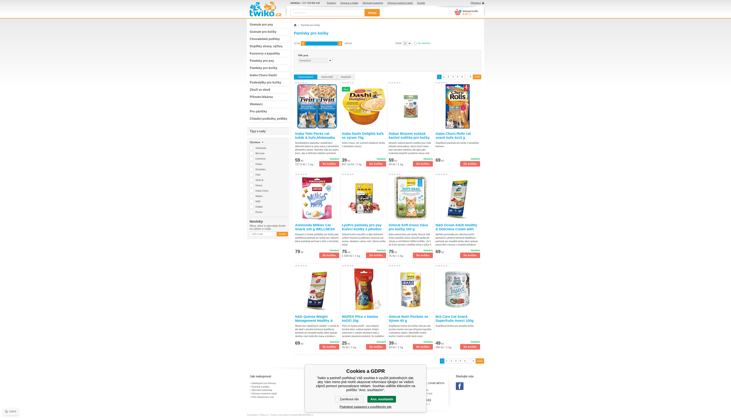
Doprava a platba (349, 3)
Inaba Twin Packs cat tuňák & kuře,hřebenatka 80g (315, 136)
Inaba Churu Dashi (263, 75)
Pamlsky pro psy (262, 60)
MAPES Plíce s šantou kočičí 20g (360, 319)
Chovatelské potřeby (265, 39)
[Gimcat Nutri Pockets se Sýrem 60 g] (411, 289)
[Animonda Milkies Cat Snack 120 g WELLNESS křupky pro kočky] (317, 198)
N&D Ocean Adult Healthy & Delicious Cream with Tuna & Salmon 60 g (456, 227)
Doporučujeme (305, 77)
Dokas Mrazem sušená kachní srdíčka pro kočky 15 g (409, 136)
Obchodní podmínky (372, 3)
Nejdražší (346, 77)
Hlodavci (256, 104)
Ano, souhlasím (381, 399)
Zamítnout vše (349, 399)
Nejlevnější (327, 77)
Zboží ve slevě (260, 89)
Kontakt (421, 3)
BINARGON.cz (305, 415)
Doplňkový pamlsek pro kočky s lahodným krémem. (457, 145)
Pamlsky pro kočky (263, 68)
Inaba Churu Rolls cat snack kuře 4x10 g (453, 136)
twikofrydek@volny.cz (419, 404)
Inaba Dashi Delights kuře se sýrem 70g (363, 136)
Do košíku (329, 163)
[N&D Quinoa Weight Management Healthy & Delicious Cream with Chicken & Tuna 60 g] (317, 289)
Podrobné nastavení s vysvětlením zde (366, 406)
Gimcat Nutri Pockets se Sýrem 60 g (408, 319)
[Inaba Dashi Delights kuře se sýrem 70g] (364, 106)
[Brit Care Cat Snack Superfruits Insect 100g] (458, 289)
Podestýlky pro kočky (265, 82)
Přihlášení (476, 3)
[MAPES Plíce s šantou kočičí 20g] (364, 289)
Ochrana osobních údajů (400, 3)
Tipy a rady (258, 131)
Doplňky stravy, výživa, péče (266, 47)
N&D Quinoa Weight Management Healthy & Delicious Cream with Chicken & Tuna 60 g (314, 319)
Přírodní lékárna (261, 97)
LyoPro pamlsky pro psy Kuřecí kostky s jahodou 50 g (361, 227)
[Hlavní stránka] (295, 25)
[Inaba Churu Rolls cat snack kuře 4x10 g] (458, 106)
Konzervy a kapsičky (265, 53)
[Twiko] (266, 9)
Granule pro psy (261, 24)
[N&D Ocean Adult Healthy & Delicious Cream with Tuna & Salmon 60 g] (458, 198)
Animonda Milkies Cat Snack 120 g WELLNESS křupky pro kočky (315, 227)
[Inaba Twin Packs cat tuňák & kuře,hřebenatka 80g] (317, 106)
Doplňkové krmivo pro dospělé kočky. (455, 326)
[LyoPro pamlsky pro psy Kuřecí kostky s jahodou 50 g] (364, 198)
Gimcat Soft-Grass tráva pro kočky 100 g (408, 227)
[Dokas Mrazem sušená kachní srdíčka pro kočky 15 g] (411, 106)
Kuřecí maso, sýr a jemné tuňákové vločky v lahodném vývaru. (363, 145)
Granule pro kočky (263, 31)
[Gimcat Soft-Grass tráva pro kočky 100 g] (411, 198)
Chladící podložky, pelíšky (268, 118)
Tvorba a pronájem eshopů (284, 415)
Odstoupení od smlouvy (263, 383)
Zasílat (282, 234)
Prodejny (331, 3)
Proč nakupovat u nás (262, 397)
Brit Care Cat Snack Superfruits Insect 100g (454, 319)
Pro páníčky (258, 111)
